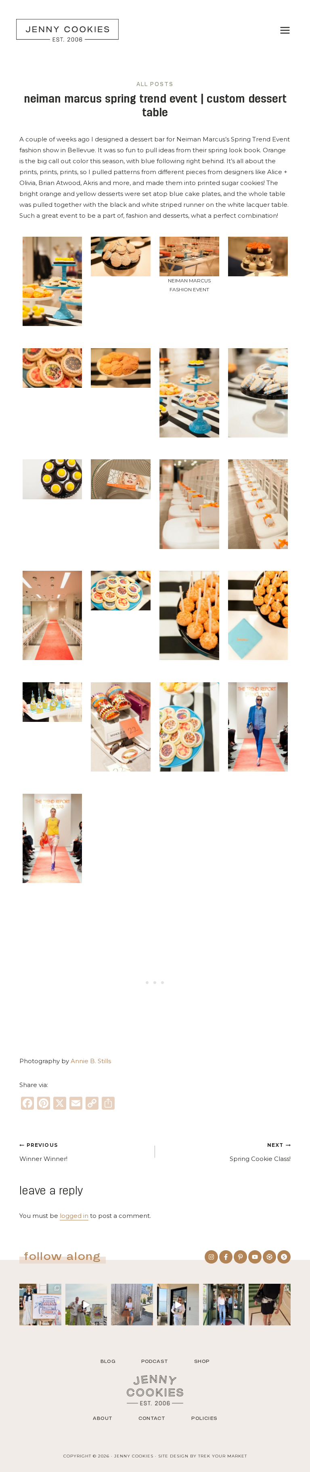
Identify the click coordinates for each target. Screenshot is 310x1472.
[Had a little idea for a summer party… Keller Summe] (86, 1305)
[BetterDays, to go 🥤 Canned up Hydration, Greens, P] (178, 1305)
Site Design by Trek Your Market (202, 1456)
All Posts (155, 84)
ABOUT (103, 1418)
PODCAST (154, 1361)
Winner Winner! (43, 1152)
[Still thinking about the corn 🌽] (224, 1305)
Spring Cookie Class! (260, 1152)
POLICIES (204, 1418)
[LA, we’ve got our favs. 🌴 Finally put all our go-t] (132, 1305)
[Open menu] (285, 30)
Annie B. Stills (91, 1061)
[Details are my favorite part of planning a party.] (40, 1305)
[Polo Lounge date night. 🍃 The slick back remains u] (270, 1305)
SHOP (201, 1361)
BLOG (108, 1361)
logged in (74, 1216)
